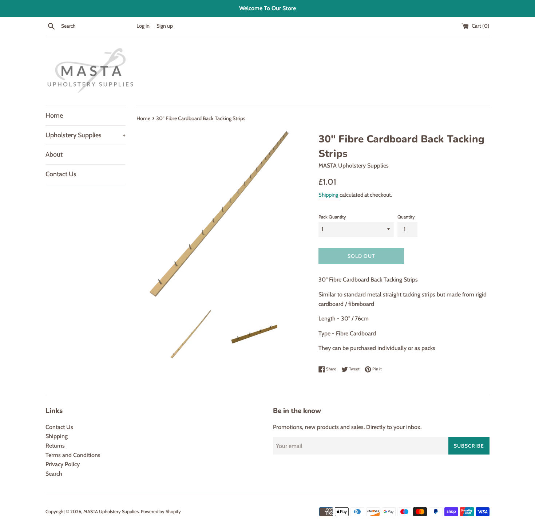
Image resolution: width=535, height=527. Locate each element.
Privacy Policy (62, 464)
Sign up (164, 26)
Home (54, 115)
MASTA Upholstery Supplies (111, 511)
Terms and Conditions (72, 455)
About (54, 154)
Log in (143, 26)
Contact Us (60, 174)
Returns (55, 445)
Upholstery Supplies (85, 135)
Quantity (406, 217)
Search (53, 473)
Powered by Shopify (161, 511)
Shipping (328, 195)
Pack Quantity (332, 217)
